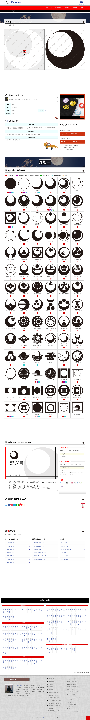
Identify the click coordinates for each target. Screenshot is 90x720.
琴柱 (78, 616)
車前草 (26, 627)
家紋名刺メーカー (65, 543)
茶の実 (11, 640)
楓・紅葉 (30, 628)
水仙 (34, 634)
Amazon (81, 117)
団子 (74, 622)
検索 (82, 7)
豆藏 (82, 629)
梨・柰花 (28, 641)
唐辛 (24, 640)
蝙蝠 (24, 661)
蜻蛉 (5, 668)
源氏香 (66, 649)
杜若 (34, 627)
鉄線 (20, 640)
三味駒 (51, 622)
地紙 (76, 622)
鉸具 (74, 609)
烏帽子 (59, 610)
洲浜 (61, 622)
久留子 (66, 616)
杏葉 (59, 616)
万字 (70, 648)
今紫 (62, 486)
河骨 (20, 634)
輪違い (13, 617)
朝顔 (9, 627)
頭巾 (57, 622)
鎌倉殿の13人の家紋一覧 (40, 556)
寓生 (17, 647)
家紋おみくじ (64, 546)
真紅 (72, 483)
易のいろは (71, 706)
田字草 (22, 640)
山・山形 (9, 610)
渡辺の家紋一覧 (10, 556)
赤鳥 (47, 609)
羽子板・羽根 (51, 631)
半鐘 (47, 616)
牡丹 (15, 647)
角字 (72, 648)
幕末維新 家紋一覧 (53, 695)
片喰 (41, 627)
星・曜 (7, 610)
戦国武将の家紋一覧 (39, 543)
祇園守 (55, 616)
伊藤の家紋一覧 (10, 559)
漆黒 (67, 483)
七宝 (34, 609)
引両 (41, 609)
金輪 (85, 609)
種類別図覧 (58, 7)
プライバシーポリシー (75, 692)
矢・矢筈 (49, 640)
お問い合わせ (72, 684)
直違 (55, 648)
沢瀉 (28, 627)
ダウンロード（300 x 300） (70, 134)
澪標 (61, 648)
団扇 (57, 609)
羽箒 (57, 629)
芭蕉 (41, 640)
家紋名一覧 (49, 7)
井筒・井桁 (49, 650)
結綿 (47, 639)
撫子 (34, 640)
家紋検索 (50, 689)
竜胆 (36, 647)
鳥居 (57, 648)
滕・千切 (78, 623)
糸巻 (55, 609)
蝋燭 (55, 639)
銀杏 (17, 627)
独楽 (82, 616)
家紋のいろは (17, 2)
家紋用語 (67, 7)
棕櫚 (32, 634)
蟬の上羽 (34, 662)
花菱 (39, 609)
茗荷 (22, 647)
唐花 (28, 609)
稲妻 (22, 609)
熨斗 (49, 629)
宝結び (72, 622)
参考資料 (75, 7)
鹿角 (28, 661)
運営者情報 (72, 694)
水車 (59, 648)
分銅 (68, 629)
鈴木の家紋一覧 (10, 546)
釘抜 (61, 616)
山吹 (26, 647)
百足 (13, 668)
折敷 (63, 609)
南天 (36, 640)
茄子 (30, 640)
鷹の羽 (36, 661)
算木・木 (49, 623)
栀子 (13, 634)
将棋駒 (80, 616)
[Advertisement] (45, 81)
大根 (5, 640)
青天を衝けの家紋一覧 (39, 559)
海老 (9, 661)
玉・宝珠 (70, 623)
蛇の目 (55, 622)
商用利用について (73, 686)
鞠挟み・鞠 (85, 631)
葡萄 (13, 647)
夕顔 (28, 647)
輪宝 (53, 639)
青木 (5, 627)
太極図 (74, 649)
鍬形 (70, 616)
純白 (62, 483)
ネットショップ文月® (73, 711)
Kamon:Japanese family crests (75, 697)
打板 (80, 622)
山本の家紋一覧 (10, 562)
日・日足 (3, 610)
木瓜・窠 (9, 618)
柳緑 (81, 483)
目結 (7, 617)
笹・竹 (24, 634)
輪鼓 (51, 639)
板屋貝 (3, 661)
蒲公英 (9, 640)
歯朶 (30, 634)
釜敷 (53, 616)
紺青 (76, 483)
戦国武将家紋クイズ (66, 549)
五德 (76, 616)
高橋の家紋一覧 (10, 549)
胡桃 (17, 634)
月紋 (9, 11)
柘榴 (28, 634)
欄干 (63, 648)
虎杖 (15, 627)
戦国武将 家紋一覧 (53, 693)
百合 (32, 647)
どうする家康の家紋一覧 (40, 552)
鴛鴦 (11, 661)
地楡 (5, 653)
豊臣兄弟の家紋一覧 (39, 549)
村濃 (5, 617)
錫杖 (53, 622)
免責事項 (71, 689)
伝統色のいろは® (72, 704)
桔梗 (5, 634)
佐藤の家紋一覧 (10, 543)
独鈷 (47, 629)
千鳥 (39, 661)
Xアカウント (71, 699)
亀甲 (32, 609)
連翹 (39, 647)
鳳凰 (11, 668)
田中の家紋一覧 (10, 552)
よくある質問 (64, 556)
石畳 (51, 648)
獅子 (30, 661)
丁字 (13, 640)
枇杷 (9, 647)
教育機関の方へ (65, 559)
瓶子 (72, 629)
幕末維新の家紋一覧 (39, 546)
